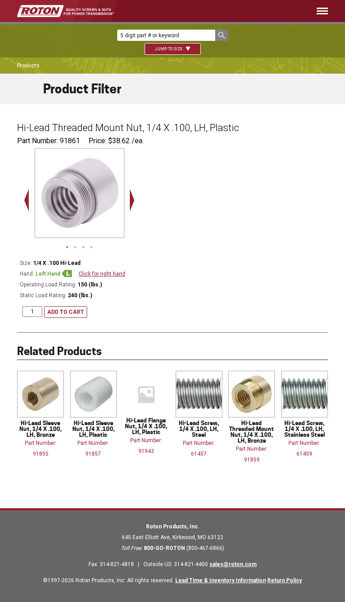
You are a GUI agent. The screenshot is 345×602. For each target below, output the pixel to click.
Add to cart (65, 312)
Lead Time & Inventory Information (220, 580)
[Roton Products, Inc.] (65, 11)
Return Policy (284, 580)
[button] (221, 35)
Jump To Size (169, 49)
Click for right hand (102, 274)
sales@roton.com (233, 564)
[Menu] (234, 11)
